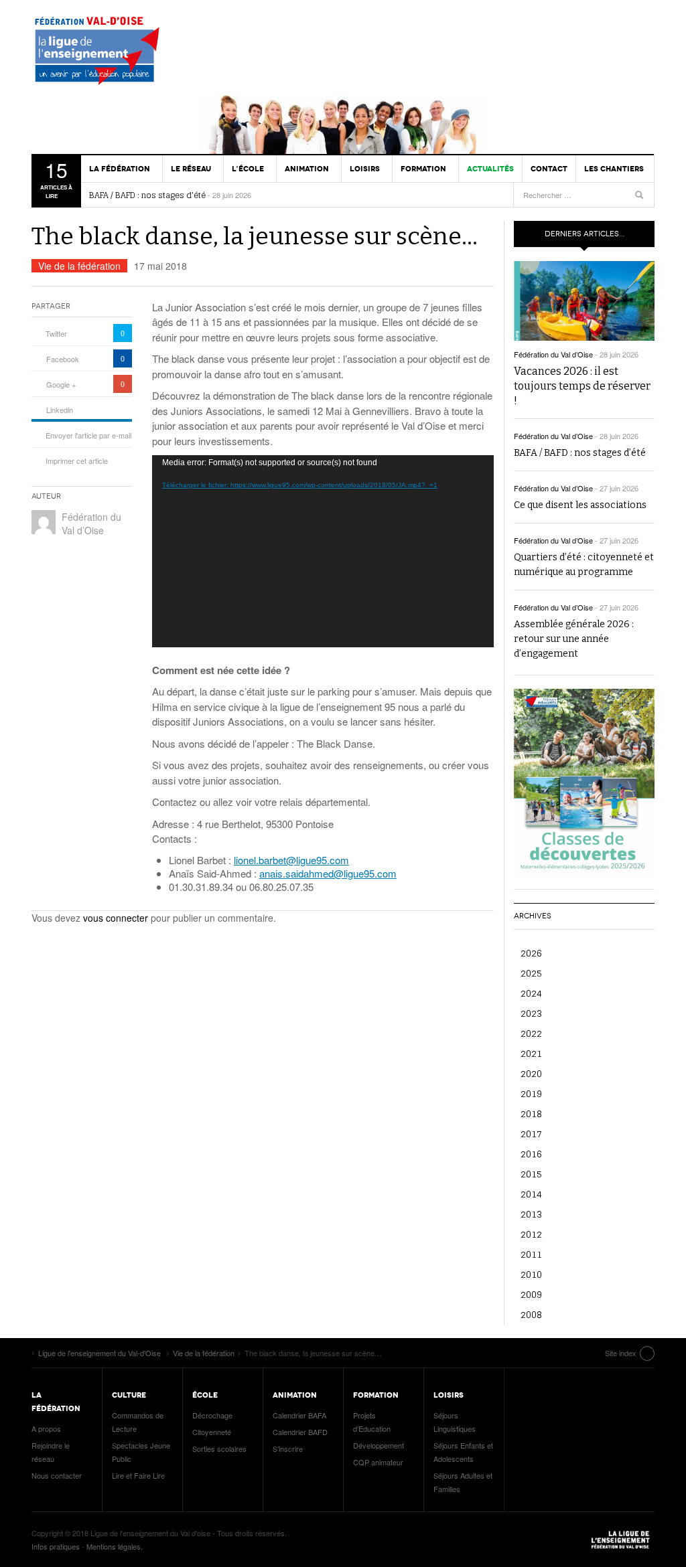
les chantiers (614, 168)
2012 (531, 1234)
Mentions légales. (114, 1546)
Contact (549, 168)
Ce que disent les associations (580, 505)
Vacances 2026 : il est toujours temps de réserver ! (582, 386)
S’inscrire (288, 1448)
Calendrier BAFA (299, 1415)
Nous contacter (56, 1475)
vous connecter (115, 917)
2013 (531, 1214)
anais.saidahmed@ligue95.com (328, 873)
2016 (531, 1153)
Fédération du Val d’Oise (91, 523)
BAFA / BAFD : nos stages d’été (147, 195)
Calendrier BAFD (300, 1431)
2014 (531, 1193)
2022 (531, 1033)
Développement (378, 1445)
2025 (531, 973)
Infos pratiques (55, 1546)
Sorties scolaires (219, 1448)
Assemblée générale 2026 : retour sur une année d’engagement (574, 638)
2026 (531, 952)
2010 (531, 1274)
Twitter (56, 333)
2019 (531, 1093)
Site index (620, 1352)
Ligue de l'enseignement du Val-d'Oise (621, 1539)
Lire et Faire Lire (138, 1475)
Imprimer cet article (77, 460)
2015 (531, 1173)
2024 (531, 993)
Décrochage (212, 1415)
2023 (531, 1013)
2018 (531, 1113)
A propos (46, 1428)
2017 (531, 1133)
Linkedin (59, 409)
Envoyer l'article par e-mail (88, 435)
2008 (531, 1314)
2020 (531, 1073)
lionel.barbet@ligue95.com (291, 860)
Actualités (490, 168)
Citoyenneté (211, 1431)
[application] (323, 551)
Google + (61, 384)
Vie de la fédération (79, 265)
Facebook (62, 358)
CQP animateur (378, 1462)
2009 (531, 1294)
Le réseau (191, 168)
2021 (531, 1053)
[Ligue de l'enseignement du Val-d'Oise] (101, 53)
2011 (531, 1254)
